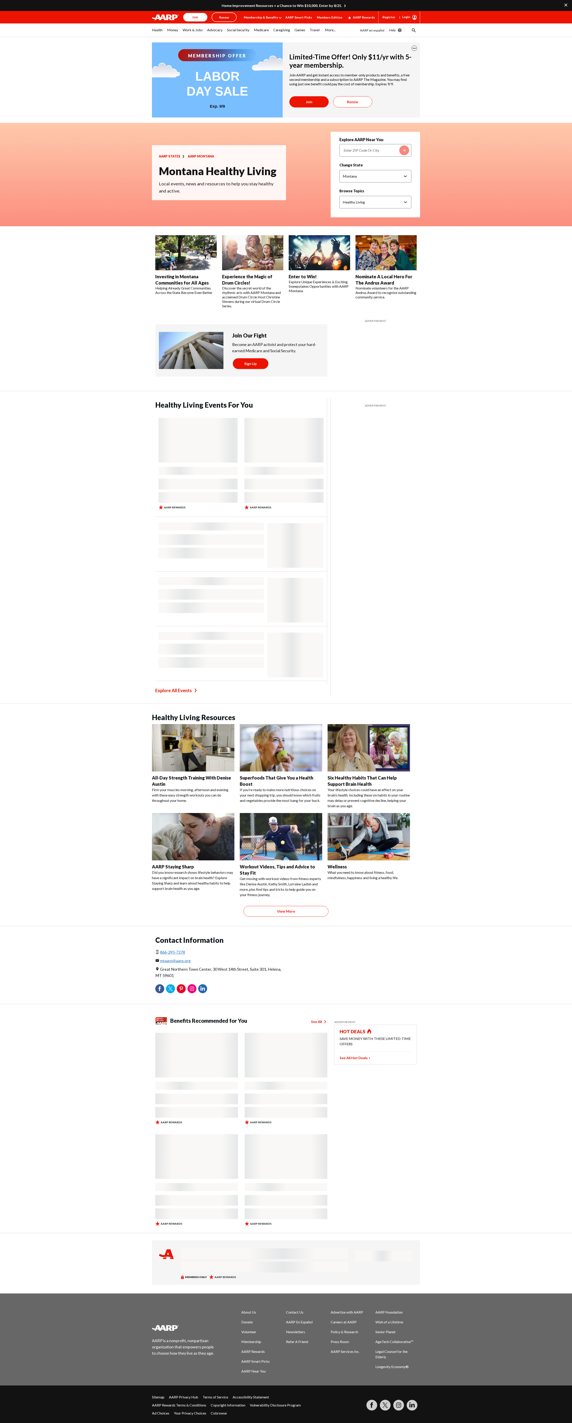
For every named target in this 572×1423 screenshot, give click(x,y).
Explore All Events (173, 690)
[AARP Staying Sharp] (193, 836)
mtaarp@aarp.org (175, 960)
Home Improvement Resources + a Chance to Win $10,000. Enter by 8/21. (282, 5)
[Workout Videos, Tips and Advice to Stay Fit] (281, 836)
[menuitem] (157, 32)
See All (316, 1021)
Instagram (191, 988)
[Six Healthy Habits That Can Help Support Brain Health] (369, 747)
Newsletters (295, 1332)
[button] (413, 30)
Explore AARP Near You (361, 139)
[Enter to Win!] (319, 252)
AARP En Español (299, 1322)
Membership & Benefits (261, 17)
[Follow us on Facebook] (371, 1405)
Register (389, 17)
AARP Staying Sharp (173, 866)
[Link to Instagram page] (398, 1405)
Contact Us (294, 1312)
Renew (352, 102)
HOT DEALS (353, 1031)
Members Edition (329, 17)
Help (392, 30)
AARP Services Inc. (345, 1351)
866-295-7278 (172, 952)
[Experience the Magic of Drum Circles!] (253, 252)
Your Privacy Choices (190, 1413)
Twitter (170, 988)
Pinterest (181, 988)
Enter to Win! (303, 276)
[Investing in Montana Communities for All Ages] (186, 252)
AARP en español (372, 30)
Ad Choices (160, 1413)
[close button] (414, 48)
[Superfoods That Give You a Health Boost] (281, 747)
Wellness (337, 866)
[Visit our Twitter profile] (385, 1405)
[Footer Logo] (183, 1328)
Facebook (159, 988)
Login (406, 17)
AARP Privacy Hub (183, 1397)
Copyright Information (228, 1405)
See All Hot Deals (354, 1058)
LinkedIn (202, 988)
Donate (247, 1322)
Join (309, 102)
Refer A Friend (297, 1341)
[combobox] (375, 150)
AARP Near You (253, 1371)
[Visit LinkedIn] (412, 1405)
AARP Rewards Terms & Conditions (179, 1405)
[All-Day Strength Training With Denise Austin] (193, 747)
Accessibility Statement (251, 1397)
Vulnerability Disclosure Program (275, 1405)
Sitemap (158, 1397)
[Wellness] (369, 836)
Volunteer (248, 1332)
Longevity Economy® (392, 1366)
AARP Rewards (364, 17)
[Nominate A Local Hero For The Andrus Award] (386, 252)
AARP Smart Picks (298, 17)
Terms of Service (215, 1397)
